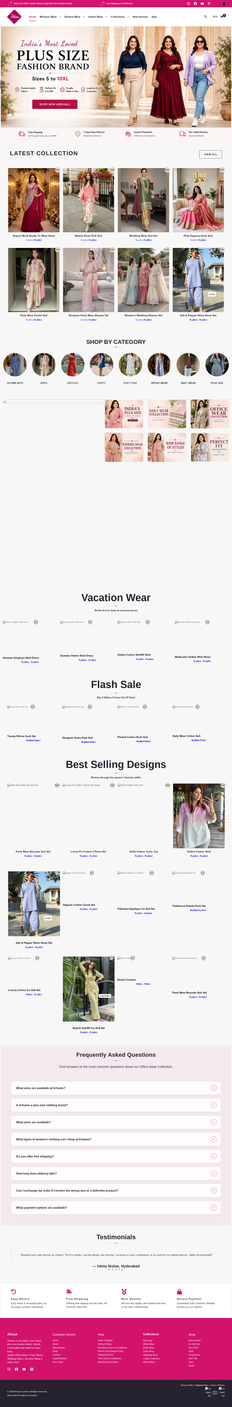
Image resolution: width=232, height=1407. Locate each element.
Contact (56, 1355)
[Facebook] (195, 3)
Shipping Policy (105, 1355)
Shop (55, 1351)
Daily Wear (148, 1351)
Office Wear (149, 1344)
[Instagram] (188, 3)
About (55, 1344)
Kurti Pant (193, 1347)
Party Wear (148, 1347)
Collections (118, 16)
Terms (213, 1385)
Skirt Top (192, 1358)
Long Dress (194, 1355)
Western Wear (48, 16)
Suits (190, 1351)
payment (189, 1307)
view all (210, 154)
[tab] (116, 1088)
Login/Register (60, 1358)
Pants (191, 1365)
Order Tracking (105, 1340)
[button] (59, 16)
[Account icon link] (224, 3)
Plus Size (147, 1340)
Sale (154, 16)
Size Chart (58, 1362)
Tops (190, 1362)
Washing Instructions (108, 1362)
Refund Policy (105, 1344)
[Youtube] (24, 1369)
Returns (221, 1385)
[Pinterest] (209, 3)
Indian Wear (95, 16)
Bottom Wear (72, 16)
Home (32, 16)
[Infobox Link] (116, 84)
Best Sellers (149, 1362)
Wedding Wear (150, 1355)
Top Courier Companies (109, 1358)
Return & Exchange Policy (111, 1351)
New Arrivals (140, 16)
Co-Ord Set (194, 1344)
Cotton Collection (151, 1358)
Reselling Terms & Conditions (112, 1347)
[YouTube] (202, 3)
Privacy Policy (187, 1385)
